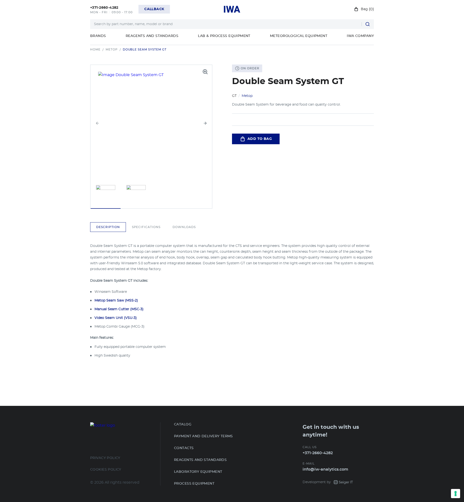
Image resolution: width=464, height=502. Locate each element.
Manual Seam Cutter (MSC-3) (119, 309)
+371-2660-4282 (318, 453)
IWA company (360, 36)
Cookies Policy (105, 469)
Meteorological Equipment (298, 36)
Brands (98, 36)
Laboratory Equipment (198, 471)
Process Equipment (194, 483)
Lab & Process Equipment (224, 36)
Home (95, 49)
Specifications (146, 227)
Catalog (182, 424)
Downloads (184, 227)
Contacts (184, 448)
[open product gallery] (205, 72)
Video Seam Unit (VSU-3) (115, 318)
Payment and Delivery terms (203, 436)
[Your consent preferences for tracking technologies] (455, 493)
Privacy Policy (105, 458)
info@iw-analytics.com (325, 469)
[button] (205, 123)
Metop (112, 49)
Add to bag (259, 139)
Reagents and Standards (152, 36)
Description (108, 227)
